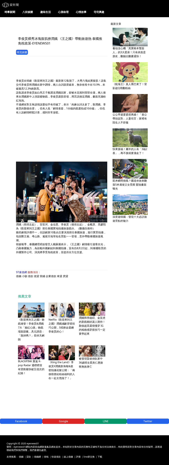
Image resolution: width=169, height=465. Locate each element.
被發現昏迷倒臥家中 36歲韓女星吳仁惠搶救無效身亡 (91, 362)
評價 (78, 456)
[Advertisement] (76, 26)
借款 (30, 276)
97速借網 (21, 272)
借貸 (36, 276)
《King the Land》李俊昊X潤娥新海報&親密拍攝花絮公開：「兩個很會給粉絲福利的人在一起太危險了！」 (62, 370)
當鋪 (42, 276)
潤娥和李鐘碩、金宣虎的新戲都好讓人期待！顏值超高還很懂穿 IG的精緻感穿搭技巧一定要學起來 (92, 325)
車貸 (59, 276)
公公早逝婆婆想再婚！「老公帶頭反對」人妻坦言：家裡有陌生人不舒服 (130, 118)
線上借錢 (68, 456)
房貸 (65, 276)
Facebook (21, 421)
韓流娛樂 (22, 52)
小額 (24, 276)
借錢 (18, 276)
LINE (105, 421)
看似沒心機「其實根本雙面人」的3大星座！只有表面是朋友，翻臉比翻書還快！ (129, 52)
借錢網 (37, 456)
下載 (100, 456)
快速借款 (56, 456)
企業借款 (51, 276)
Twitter (147, 421)
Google (63, 421)
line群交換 (89, 456)
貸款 (28, 456)
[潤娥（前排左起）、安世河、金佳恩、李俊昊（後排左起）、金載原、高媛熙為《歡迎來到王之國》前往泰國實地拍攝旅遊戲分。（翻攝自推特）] (61, 192)
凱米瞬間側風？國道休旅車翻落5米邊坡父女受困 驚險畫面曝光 (130, 184)
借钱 (46, 456)
